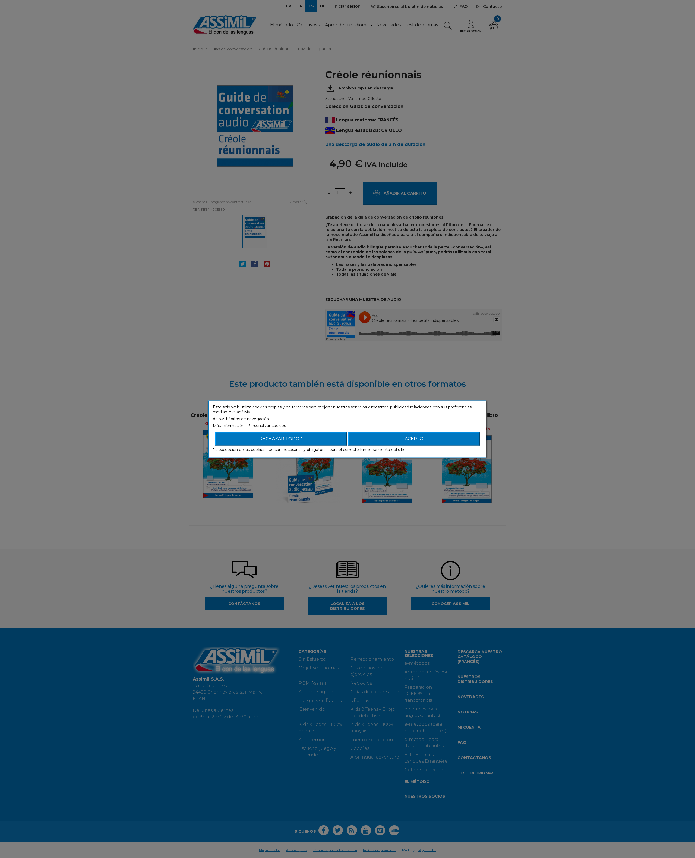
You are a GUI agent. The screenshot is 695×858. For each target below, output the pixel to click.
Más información (229, 425)
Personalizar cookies (266, 425)
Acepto (414, 438)
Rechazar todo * (280, 438)
